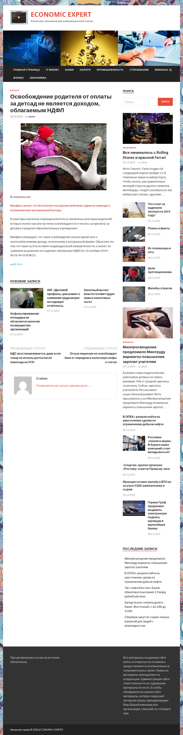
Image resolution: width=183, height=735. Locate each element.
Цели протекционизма (160, 270)
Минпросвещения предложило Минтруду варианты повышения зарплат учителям (146, 563)
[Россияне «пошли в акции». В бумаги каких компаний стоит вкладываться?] (134, 449)
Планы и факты (159, 228)
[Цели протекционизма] (134, 280)
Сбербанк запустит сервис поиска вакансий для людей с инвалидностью (147, 621)
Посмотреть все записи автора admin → (63, 385)
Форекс (18, 77)
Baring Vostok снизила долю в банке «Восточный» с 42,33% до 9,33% (145, 607)
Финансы (161, 69)
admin (31, 116)
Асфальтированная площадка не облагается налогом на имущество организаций (25, 321)
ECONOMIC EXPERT (61, 14)
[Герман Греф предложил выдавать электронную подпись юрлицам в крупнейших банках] (134, 514)
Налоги (85, 69)
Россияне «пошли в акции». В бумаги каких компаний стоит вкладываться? (160, 444)
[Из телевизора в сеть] (134, 260)
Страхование (139, 69)
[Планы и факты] (134, 240)
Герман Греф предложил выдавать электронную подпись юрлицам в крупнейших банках (157, 515)
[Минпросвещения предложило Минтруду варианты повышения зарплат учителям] (148, 339)
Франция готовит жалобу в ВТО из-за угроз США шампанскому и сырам (147, 485)
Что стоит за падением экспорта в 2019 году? (159, 209)
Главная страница (26, 69)
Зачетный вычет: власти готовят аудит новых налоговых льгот (99, 296)
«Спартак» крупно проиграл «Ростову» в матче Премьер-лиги (146, 466)
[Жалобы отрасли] (134, 300)
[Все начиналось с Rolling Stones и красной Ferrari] (148, 144)
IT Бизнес (52, 69)
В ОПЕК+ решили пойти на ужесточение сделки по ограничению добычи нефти (143, 420)
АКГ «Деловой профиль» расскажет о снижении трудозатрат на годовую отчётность (63, 297)
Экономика (38, 77)
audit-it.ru (16, 264)
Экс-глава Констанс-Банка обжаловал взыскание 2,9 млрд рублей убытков (145, 592)
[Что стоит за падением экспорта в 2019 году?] (134, 216)
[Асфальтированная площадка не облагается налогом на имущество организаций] (26, 309)
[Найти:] (148, 102)
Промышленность (110, 69)
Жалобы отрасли (160, 288)
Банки (69, 69)
